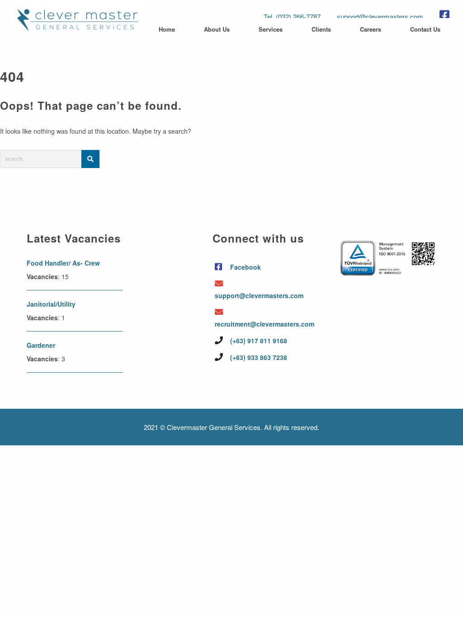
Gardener (41, 345)
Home (167, 29)
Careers (370, 29)
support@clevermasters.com (380, 16)
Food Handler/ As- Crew (63, 262)
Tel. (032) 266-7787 (292, 16)
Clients (321, 29)
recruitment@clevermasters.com (262, 323)
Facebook (244, 266)
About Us (217, 29)
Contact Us (425, 29)
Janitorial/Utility (51, 303)
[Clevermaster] (77, 31)
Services (271, 29)
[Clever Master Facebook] (446, 15)
